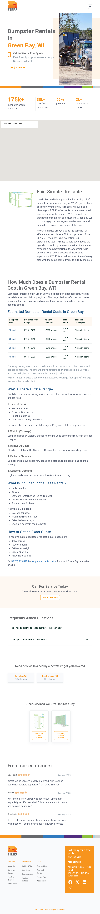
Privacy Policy (42, 877)
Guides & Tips (27, 866)
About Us (11, 866)
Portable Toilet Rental (39, 735)
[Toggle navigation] (90, 6)
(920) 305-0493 (20, 561)
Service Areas (27, 874)
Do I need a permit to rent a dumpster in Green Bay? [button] (37, 628)
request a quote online (44, 561)
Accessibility (41, 881)
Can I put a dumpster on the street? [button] (29, 639)
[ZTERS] (12, 6)
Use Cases (26, 870)
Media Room (12, 884)
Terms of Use (42, 866)
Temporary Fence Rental (60, 735)
